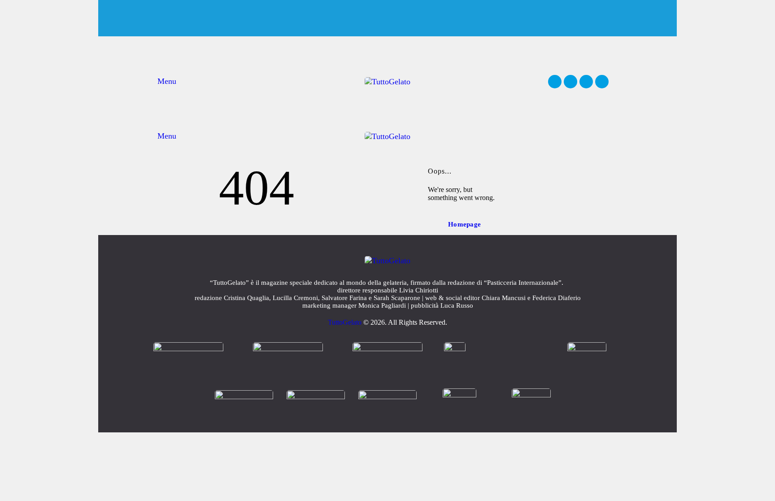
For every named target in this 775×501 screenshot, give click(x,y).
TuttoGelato (344, 322)
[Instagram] (570, 81)
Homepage (464, 224)
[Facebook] (555, 81)
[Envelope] (602, 81)
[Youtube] (586, 81)
